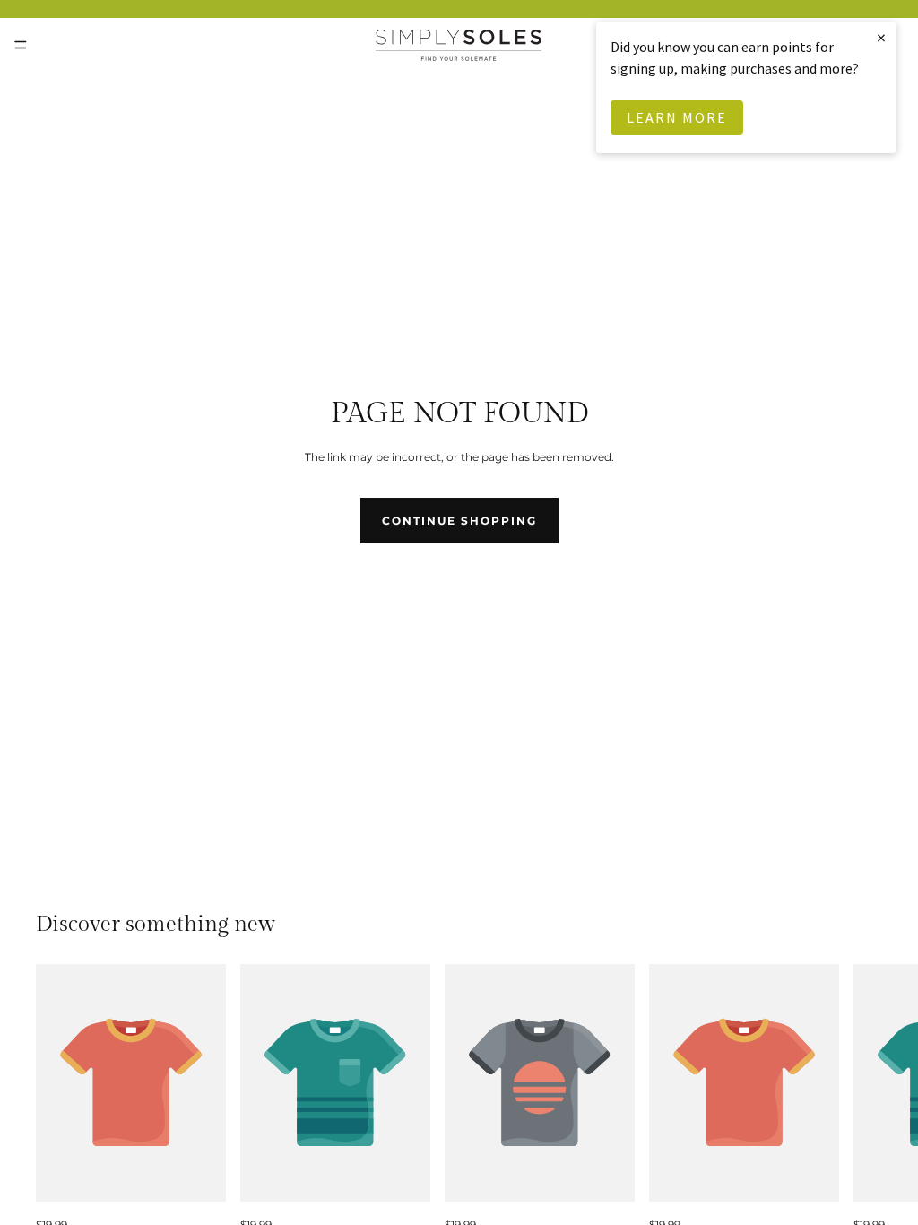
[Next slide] (862, 1098)
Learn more (677, 117)
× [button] (882, 37)
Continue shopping (459, 520)
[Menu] (20, 44)
